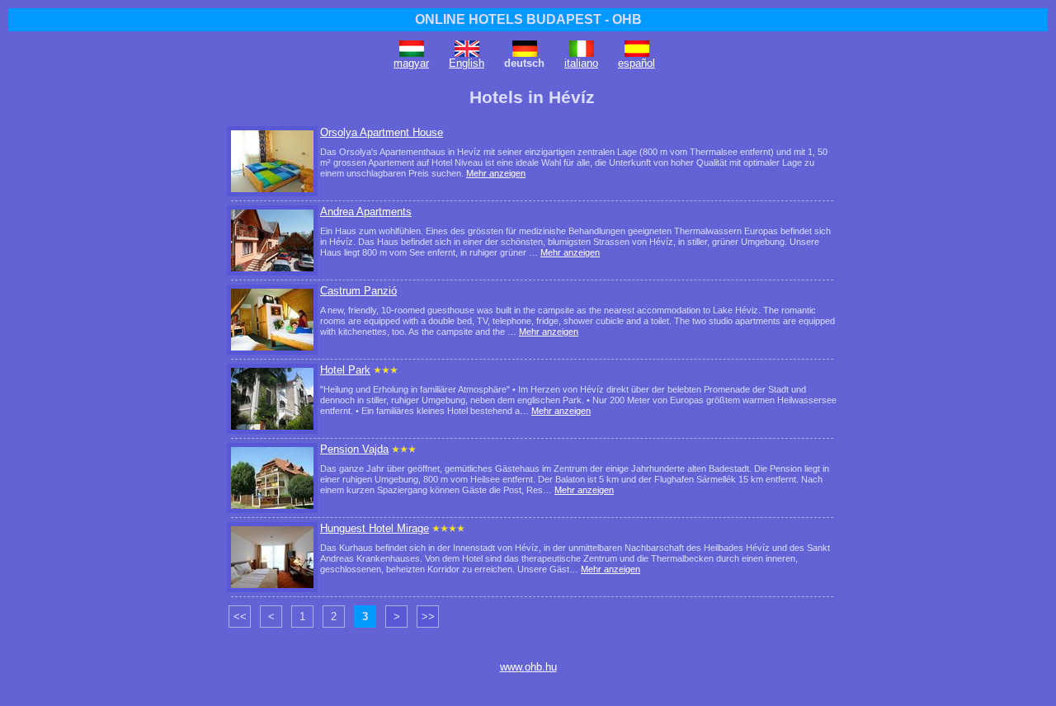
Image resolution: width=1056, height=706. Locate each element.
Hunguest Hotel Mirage (374, 528)
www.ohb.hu (528, 667)
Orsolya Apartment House (381, 132)
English (466, 63)
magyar (411, 63)
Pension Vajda (354, 449)
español (636, 63)
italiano (581, 63)
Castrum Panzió (358, 291)
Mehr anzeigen (496, 173)
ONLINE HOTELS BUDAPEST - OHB (528, 19)
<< (240, 616)
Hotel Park (345, 370)
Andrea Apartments (366, 211)
